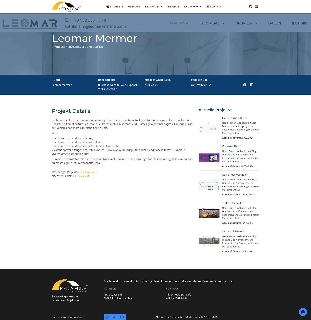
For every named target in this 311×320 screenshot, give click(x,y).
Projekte (73, 46)
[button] (245, 85)
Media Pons (193, 317)
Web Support (129, 85)
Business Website (109, 85)
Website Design (107, 89)
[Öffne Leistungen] (162, 6)
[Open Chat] (303, 312)
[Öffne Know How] (200, 6)
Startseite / (59, 46)
